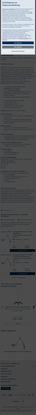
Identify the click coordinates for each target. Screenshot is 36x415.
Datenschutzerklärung (23, 38)
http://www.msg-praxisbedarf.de (8, 9)
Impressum (4, 39)
